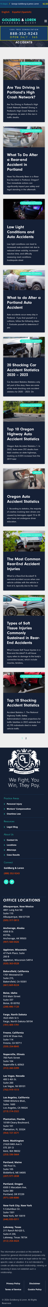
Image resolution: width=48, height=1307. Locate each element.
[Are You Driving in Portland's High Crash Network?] (24, 69)
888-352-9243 (24, 33)
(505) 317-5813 (11, 920)
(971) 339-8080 (11, 1197)
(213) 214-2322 (11, 1111)
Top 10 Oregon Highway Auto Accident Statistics (23, 434)
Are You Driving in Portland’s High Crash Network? (23, 92)
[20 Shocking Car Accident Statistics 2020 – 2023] (24, 347)
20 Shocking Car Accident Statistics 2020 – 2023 (23, 370)
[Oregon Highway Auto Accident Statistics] (24, 411)
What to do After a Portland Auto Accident (24, 302)
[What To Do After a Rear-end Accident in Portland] (24, 137)
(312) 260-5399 (11, 1067)
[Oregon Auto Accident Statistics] (24, 478)
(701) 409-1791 (11, 1024)
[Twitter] (11, 882)
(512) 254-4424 (11, 1240)
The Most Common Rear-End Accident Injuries (23, 564)
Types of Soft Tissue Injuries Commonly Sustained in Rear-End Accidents (23, 633)
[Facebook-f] (6, 882)
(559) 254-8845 (11, 1046)
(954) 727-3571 (11, 1132)
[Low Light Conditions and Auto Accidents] (24, 209)
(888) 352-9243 (12, 873)
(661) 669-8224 (11, 985)
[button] (45, 21)
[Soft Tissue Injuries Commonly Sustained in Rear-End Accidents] (24, 605)
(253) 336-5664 (11, 1154)
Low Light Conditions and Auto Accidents (20, 232)
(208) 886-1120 (11, 1006)
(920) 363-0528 (11, 963)
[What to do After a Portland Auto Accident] (24, 280)
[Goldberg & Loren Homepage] (19, 21)
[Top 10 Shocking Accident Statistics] (24, 682)
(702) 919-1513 (11, 1089)
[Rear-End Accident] (24, 541)
